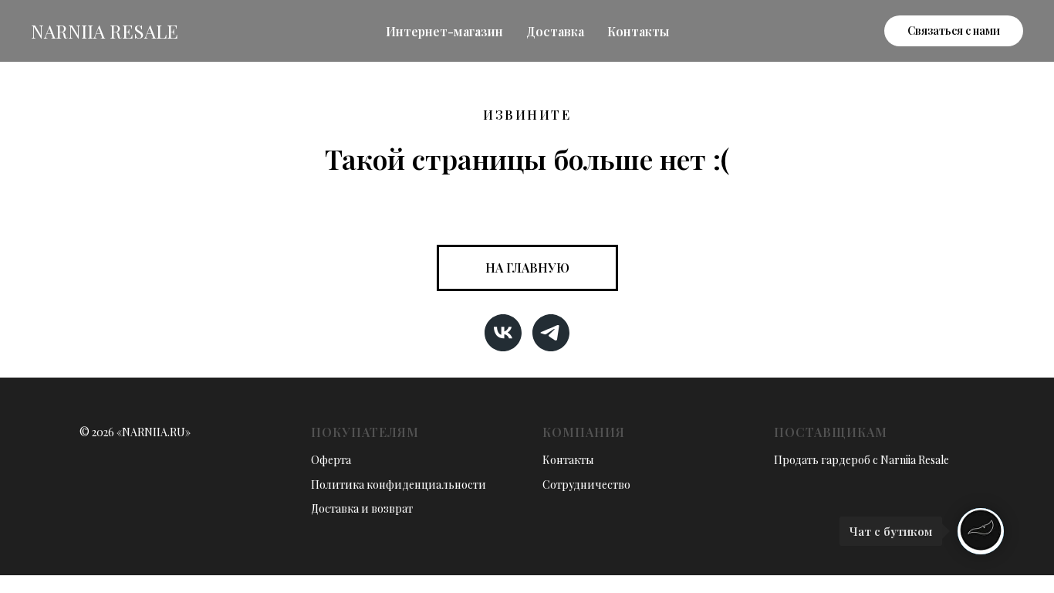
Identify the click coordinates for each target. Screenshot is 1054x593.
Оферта (331, 459)
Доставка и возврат (362, 508)
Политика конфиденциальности (398, 484)
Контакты (638, 31)
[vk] (503, 332)
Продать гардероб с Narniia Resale (861, 459)
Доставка (555, 31)
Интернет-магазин (444, 31)
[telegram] (550, 332)
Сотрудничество (586, 484)
